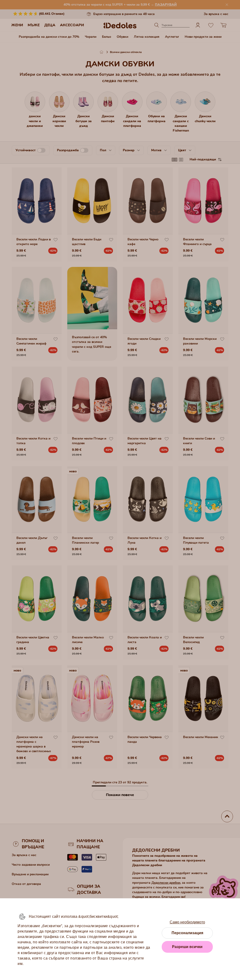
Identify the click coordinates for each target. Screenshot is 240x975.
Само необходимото (187, 922)
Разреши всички (187, 947)
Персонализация (187, 933)
